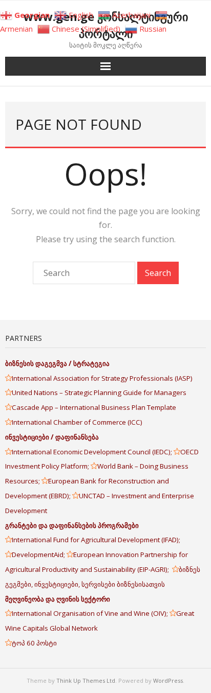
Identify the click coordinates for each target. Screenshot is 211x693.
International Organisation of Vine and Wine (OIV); (91, 613)
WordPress (168, 680)
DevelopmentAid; (39, 554)
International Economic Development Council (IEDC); (93, 451)
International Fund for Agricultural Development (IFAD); (96, 539)
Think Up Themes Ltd (85, 680)
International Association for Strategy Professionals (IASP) (103, 378)
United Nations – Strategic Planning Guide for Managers (100, 392)
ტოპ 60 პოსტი (34, 643)
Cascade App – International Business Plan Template (95, 407)
